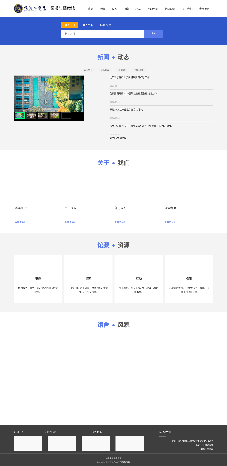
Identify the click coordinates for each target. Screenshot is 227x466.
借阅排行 (139, 70)
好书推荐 (122, 70)
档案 (138, 8)
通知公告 (105, 70)
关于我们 (187, 8)
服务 (114, 8)
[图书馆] (46, 8)
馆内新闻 (88, 70)
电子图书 (87, 25)
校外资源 (97, 432)
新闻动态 (170, 8)
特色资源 (105, 25)
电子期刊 (69, 25)
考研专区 (204, 8)
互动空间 (152, 8)
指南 (126, 8)
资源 (102, 8)
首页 (90, 8)
